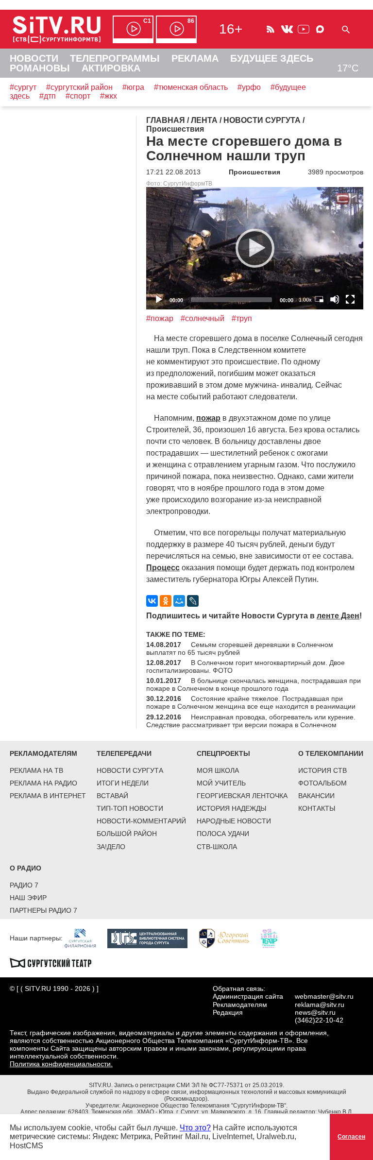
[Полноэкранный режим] (350, 299)
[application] (254, 248)
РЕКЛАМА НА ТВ (36, 770)
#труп (242, 318)
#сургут (23, 87)
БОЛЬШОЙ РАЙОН (127, 833)
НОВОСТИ (34, 58)
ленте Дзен (338, 616)
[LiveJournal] (193, 601)
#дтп (47, 96)
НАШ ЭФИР (28, 898)
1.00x (305, 300)
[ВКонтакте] (152, 601)
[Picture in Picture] (319, 299)
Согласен (351, 1136)
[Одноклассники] (165, 601)
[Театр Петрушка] (274, 938)
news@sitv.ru (315, 1012)
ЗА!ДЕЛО (111, 847)
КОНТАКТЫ (316, 808)
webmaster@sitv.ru (324, 996)
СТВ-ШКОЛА (217, 847)
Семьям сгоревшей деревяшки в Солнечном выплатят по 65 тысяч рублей (239, 648)
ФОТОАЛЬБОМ (322, 783)
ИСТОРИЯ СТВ (322, 770)
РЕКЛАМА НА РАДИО (43, 783)
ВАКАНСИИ (316, 796)
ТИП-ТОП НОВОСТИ (130, 808)
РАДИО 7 (24, 885)
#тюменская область (191, 87)
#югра (133, 87)
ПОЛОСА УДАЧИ (223, 833)
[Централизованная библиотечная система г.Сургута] (152, 938)
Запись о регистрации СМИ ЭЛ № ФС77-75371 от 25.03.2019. (199, 1085)
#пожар (159, 318)
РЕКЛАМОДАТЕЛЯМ (43, 753)
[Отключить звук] (334, 299)
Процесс (163, 567)
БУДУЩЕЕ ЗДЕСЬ (271, 58)
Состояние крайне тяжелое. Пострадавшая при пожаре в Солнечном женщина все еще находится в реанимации (251, 702)
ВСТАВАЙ (112, 796)
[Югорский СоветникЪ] (229, 938)
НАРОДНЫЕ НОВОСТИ (234, 821)
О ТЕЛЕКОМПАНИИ (330, 753)
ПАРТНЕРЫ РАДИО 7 (43, 910)
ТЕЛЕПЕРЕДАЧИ (124, 753)
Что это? (195, 1128)
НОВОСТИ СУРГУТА (130, 770)
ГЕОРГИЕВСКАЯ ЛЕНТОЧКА (242, 796)
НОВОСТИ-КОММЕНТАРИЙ (141, 821)
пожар (208, 418)
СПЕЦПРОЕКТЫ (223, 753)
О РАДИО (25, 868)
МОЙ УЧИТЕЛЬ (221, 783)
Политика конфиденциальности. (61, 1064)
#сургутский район (79, 87)
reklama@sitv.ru (319, 1004)
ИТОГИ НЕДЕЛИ (123, 783)
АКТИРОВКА (111, 68)
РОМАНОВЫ (40, 68)
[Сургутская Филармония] (85, 938)
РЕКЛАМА (195, 58)
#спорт (78, 96)
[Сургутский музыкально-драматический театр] (55, 962)
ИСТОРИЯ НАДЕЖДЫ (231, 808)
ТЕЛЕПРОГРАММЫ (115, 58)
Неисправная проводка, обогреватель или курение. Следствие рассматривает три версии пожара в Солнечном (251, 721)
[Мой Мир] (179, 601)
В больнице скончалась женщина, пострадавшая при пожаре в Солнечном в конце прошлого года (253, 684)
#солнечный (202, 318)
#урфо (249, 87)
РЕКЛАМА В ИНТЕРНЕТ (48, 796)
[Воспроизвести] (255, 248)
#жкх (108, 96)
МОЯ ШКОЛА (218, 770)
